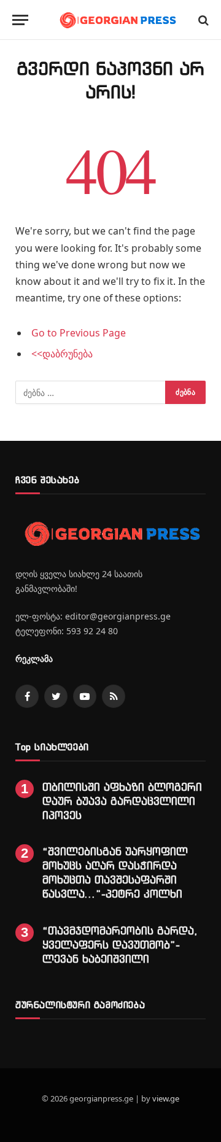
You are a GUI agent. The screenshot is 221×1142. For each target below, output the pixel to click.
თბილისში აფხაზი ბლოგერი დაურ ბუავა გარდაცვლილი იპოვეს (122, 801)
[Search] (202, 20)
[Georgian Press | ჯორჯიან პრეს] (117, 20)
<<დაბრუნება (62, 353)
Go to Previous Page (78, 333)
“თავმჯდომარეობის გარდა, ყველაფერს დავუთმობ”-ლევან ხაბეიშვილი (120, 944)
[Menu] (20, 20)
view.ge (165, 1098)
